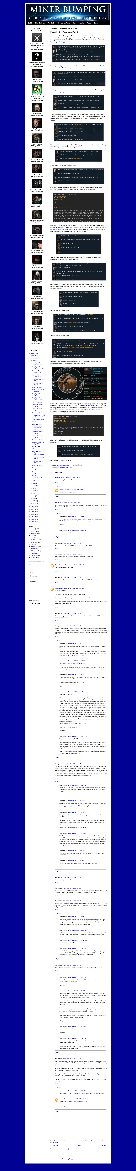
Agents (57, 467)
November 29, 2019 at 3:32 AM (77, 785)
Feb (34, 501)
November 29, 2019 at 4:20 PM (77, 977)
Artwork (33, 531)
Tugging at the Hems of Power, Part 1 (38, 416)
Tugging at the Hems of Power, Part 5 (38, 363)
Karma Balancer (60, 565)
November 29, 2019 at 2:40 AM (74, 588)
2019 (33, 356)
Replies (59, 486)
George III (58, 502)
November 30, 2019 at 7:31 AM (79, 1099)
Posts (33, 573)
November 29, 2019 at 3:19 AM (72, 764)
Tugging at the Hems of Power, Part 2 (38, 398)
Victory (71, 467)
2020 (33, 353)
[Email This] (74, 465)
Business (33, 533)
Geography (34, 542)
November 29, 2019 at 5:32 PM (72, 1058)
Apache (61, 489)
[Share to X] (78, 465)
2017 (33, 509)
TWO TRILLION (37, 402)
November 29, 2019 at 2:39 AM (72, 577)
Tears (66, 467)
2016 (33, 511)
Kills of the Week (37, 387)
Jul (34, 488)
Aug (34, 485)
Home (79, 1145)
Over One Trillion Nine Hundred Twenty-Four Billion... (37, 427)
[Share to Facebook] (79, 465)
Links (82, 23)
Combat (33, 537)
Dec (34, 358)
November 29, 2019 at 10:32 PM (77, 736)
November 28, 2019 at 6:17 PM (74, 477)
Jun (34, 490)
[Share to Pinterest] (81, 465)
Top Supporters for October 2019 (37, 476)
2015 (33, 514)
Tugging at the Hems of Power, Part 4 (38, 367)
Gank (75, 23)
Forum (96, 23)
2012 (33, 521)
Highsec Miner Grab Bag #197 (38, 390)
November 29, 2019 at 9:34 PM (77, 1026)
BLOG (30, 23)
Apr (34, 496)
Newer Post (54, 1145)
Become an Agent (64, 23)
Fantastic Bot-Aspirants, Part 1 (37, 375)
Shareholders (40, 23)
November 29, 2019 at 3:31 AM (72, 888)
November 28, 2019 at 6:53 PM (77, 516)
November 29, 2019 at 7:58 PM (77, 860)
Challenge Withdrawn (38, 449)
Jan (34, 503)
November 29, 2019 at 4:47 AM (77, 916)
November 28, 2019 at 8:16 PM (74, 489)
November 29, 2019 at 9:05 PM (77, 948)
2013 (33, 519)
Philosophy (34, 551)
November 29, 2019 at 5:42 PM (77, 991)
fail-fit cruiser (88, 405)
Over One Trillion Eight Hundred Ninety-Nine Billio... (38, 453)
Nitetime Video (59, 477)
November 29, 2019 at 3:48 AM (77, 800)
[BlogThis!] (76, 465)
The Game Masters (38, 422)
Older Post (103, 1145)
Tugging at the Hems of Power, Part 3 (38, 394)
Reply (56, 482)
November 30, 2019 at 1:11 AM (77, 1090)
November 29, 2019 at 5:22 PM (77, 674)
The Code (51, 23)
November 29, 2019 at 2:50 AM (72, 613)
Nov (34, 360)
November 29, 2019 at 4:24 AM (77, 833)
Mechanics (34, 546)
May (34, 493)
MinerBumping (61, 465)
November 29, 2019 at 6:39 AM (77, 930)
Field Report (34, 540)
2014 (33, 516)
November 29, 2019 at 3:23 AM (72, 877)
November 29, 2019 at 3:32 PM (77, 643)
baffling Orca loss (92, 410)
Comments (34, 576)
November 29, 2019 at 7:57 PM (77, 692)
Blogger (71, 1159)
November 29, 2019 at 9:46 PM (77, 1038)
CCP (32, 535)
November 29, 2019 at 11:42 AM (77, 940)
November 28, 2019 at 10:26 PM (72, 554)
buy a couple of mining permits (59, 42)
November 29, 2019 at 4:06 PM (77, 661)
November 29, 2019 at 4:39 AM (72, 900)
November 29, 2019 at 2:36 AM (74, 565)
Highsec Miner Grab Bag (60, 229)
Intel (32, 544)
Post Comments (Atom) (65, 1149)
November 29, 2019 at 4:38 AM (77, 850)
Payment (62, 467)
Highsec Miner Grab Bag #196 (38, 443)
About (89, 23)
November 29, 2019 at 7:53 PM (77, 530)
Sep (34, 483)
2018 (33, 506)
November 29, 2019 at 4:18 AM (77, 812)
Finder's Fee (36, 446)
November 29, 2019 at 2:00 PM (72, 965)
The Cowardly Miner (38, 419)
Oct (34, 480)
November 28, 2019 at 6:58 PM (72, 543)
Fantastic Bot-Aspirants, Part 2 (37, 371)
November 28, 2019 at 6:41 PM (71, 502)
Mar (34, 498)
